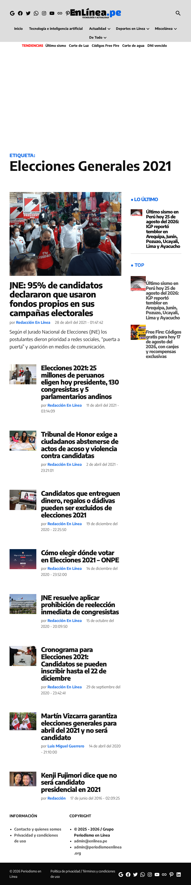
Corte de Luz (79, 45)
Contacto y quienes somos (37, 829)
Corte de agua (133, 45)
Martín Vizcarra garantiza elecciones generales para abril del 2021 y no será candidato (79, 726)
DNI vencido (157, 45)
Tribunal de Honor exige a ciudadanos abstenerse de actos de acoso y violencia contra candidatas (79, 444)
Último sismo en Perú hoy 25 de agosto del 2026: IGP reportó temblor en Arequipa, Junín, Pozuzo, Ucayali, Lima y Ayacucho (163, 229)
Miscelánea (164, 28)
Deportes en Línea (130, 28)
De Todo (95, 37)
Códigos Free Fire (105, 45)
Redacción (57, 798)
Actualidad (97, 28)
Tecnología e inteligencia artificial (56, 28)
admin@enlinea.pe (90, 841)
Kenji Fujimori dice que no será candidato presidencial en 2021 (79, 782)
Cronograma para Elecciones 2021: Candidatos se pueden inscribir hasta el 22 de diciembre (74, 663)
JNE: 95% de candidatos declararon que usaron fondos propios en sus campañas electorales (56, 299)
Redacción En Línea (33, 322)
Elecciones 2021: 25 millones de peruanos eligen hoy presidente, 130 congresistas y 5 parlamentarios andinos (80, 382)
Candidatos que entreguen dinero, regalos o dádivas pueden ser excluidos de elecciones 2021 (80, 504)
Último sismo (55, 45)
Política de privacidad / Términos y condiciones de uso (83, 873)
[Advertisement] (95, 99)
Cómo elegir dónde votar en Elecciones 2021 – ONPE (80, 556)
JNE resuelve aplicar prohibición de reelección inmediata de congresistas (80, 604)
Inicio (18, 28)
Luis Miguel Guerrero (66, 746)
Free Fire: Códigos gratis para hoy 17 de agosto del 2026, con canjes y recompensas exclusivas (163, 344)
